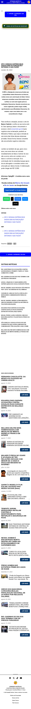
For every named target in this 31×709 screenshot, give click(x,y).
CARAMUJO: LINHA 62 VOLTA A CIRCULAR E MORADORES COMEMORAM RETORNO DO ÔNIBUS (14, 295)
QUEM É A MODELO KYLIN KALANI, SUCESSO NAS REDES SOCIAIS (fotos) (11, 486)
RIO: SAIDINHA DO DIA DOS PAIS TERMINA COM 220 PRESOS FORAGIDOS (15, 277)
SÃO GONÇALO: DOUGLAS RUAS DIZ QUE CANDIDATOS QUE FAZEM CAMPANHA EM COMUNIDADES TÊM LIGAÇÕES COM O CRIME (14, 324)
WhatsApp (6, 198)
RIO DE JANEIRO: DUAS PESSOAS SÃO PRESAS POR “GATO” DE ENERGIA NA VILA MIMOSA (15, 288)
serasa (9, 243)
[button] (2, 2)
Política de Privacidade (15, 695)
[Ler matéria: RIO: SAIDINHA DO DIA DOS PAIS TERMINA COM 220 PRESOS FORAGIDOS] (26, 630)
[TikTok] (17, 678)
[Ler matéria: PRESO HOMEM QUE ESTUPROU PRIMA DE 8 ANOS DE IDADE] (26, 579)
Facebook (17, 198)
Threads (16, 203)
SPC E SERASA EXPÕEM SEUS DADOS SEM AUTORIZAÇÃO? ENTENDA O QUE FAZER (14, 219)
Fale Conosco (15, 702)
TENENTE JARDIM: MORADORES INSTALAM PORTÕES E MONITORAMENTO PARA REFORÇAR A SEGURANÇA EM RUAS (13, 513)
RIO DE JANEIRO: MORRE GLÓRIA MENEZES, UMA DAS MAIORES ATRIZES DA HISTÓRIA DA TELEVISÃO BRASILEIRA (14, 302)
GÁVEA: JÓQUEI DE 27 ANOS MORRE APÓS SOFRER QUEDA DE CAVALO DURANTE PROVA (15, 283)
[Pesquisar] (29, 11)
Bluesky (25, 198)
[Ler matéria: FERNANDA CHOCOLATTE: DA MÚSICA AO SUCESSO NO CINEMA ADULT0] (26, 390)
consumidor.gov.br (17, 129)
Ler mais (25, 395)
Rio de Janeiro (9, 185)
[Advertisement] (15, 45)
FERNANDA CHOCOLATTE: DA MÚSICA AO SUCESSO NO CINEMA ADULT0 (13, 378)
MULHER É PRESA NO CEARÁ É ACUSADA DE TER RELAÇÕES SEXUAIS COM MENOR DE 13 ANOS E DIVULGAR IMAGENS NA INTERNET (13, 460)
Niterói (17, 183)
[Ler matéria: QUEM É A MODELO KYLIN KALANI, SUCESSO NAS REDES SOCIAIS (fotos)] (26, 498)
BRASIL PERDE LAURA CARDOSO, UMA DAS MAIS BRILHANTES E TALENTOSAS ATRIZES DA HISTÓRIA (15, 317)
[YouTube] (21, 678)
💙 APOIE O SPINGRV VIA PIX (15, 14)
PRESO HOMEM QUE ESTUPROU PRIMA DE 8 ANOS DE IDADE (13, 567)
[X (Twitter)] (14, 678)
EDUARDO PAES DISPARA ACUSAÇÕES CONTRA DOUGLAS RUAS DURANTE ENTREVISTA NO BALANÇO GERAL (13, 309)
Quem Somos (15, 700)
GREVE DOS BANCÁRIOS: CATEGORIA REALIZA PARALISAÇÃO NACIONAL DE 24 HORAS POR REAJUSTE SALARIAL (13, 592)
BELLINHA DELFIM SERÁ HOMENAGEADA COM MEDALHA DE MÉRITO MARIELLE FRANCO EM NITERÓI (15, 331)
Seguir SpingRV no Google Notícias (15, 190)
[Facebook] (10, 678)
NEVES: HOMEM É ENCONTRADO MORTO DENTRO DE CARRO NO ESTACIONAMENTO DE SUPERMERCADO (10, 541)
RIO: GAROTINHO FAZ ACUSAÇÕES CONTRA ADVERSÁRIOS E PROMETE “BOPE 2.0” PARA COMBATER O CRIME (14, 271)
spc (15, 243)
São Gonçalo (25, 183)
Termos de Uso (15, 697)
